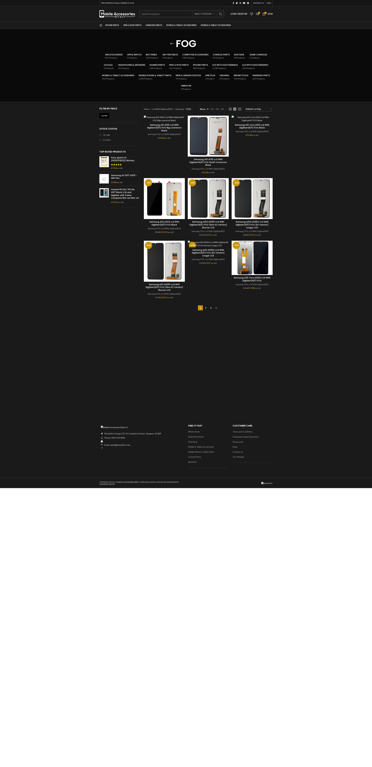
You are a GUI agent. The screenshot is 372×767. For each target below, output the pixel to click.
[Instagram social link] (240, 3)
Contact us (238, 452)
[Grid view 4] (239, 109)
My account (238, 442)
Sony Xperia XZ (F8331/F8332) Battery (122, 159)
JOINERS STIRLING (108, 484)
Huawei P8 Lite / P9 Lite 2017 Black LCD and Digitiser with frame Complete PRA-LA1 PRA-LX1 (125, 193)
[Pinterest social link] (248, 3)
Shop (235, 447)
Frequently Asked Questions (246, 437)
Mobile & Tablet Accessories (201, 447)
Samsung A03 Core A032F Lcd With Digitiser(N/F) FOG (252, 279)
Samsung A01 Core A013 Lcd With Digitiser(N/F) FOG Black (252, 126)
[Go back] (172, 44)
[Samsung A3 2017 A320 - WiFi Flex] (104, 179)
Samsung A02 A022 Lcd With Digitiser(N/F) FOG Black (164, 223)
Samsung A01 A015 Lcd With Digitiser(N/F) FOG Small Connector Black (208, 162)
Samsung (179, 109)
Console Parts (194, 457)
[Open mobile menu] (101, 25)
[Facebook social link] (233, 3)
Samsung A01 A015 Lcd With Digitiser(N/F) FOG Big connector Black (164, 127)
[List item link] (141, 437)
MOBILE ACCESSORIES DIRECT (128, 482)
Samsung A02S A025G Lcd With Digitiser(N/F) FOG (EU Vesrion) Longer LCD (252, 224)
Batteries (192, 462)
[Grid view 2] (230, 109)
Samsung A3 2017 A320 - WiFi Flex (124, 177)
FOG (158, 134)
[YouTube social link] (244, 3)
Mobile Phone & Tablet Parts (201, 452)
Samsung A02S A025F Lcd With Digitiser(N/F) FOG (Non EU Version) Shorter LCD (208, 224)
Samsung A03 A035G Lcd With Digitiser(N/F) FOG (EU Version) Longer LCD (208, 253)
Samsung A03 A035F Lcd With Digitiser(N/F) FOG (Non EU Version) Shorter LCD (164, 287)
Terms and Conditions (243, 431)
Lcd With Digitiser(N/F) (162, 109)
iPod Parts (193, 442)
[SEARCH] (220, 14)
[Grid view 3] (234, 109)
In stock (106, 140)
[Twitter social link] (237, 3)
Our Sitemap (238, 457)
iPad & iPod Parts (196, 437)
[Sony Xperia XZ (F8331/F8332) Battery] (104, 162)
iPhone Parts (194, 431)
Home (147, 109)
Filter (104, 116)
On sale (106, 135)
